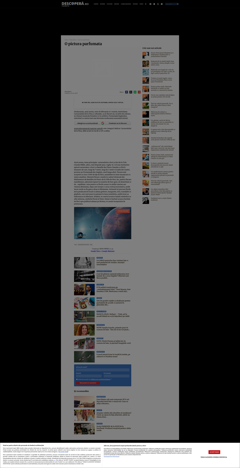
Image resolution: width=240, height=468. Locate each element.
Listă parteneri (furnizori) (111, 456)
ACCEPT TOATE (214, 452)
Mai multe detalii (63, 451)
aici (54, 460)
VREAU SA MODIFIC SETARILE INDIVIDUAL (214, 457)
